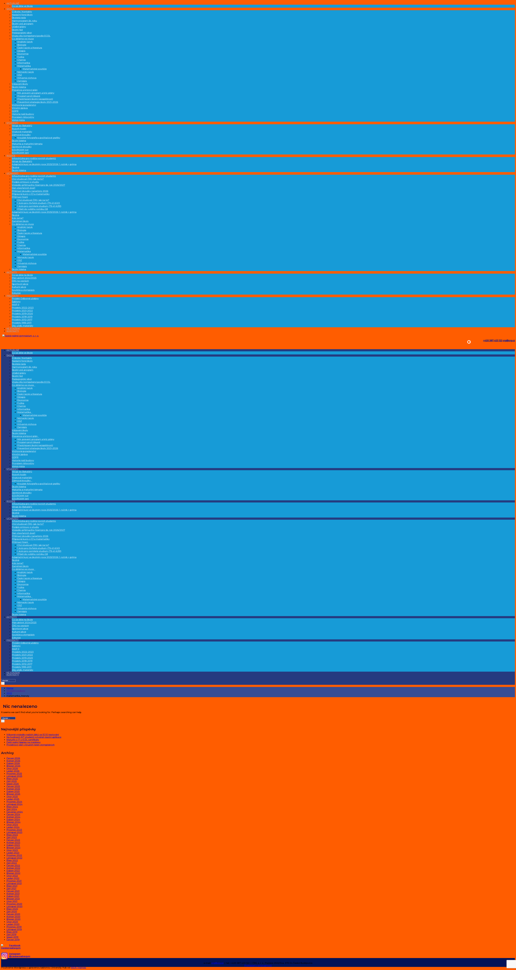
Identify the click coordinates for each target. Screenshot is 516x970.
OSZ (19, 75)
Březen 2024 (13, 822)
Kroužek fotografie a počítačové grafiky (38, 137)
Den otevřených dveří (23, 188)
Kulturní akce (19, 287)
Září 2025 (11, 781)
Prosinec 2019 (14, 927)
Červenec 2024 (14, 812)
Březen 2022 (13, 873)
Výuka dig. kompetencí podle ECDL (31, 36)
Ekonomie (22, 54)
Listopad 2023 (14, 832)
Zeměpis (22, 81)
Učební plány (19, 26)
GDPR (15, 111)
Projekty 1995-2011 (21, 322)
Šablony (16, 301)
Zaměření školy (20, 221)
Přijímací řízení (20, 197)
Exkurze (16, 293)
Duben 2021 (12, 896)
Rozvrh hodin (19, 128)
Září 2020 (11, 911)
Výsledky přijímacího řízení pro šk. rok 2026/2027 (38, 185)
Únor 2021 (11, 901)
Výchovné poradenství (24, 105)
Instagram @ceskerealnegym (19, 955)
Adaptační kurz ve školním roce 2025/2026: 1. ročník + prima (44, 164)
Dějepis (21, 51)
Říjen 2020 (12, 909)
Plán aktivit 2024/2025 (24, 278)
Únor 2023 (12, 850)
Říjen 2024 (12, 807)
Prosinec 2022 (14, 855)
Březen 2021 (13, 899)
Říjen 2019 (11, 932)
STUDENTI (12, 123)
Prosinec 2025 (14, 773)
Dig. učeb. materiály (22, 325)
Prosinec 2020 (14, 904)
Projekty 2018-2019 (22, 316)
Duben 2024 (13, 819)
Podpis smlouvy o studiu (25, 182)
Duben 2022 (13, 870)
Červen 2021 (12, 891)
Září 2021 (11, 888)
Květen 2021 (13, 893)
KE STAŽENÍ (13, 328)
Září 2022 (11, 863)
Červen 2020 (13, 914)
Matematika (24, 66)
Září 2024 (11, 809)
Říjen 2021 (11, 886)
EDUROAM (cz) (20, 150)
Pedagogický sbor (22, 32)
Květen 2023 (13, 842)
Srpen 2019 (12, 937)
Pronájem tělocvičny (23, 117)
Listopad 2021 (14, 883)
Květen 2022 (13, 868)
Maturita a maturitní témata (27, 144)
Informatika (23, 63)
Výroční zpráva (20, 108)
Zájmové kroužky (21, 135)
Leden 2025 (12, 799)
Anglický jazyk (25, 41)
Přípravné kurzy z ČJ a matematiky (31, 194)
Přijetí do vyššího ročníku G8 (32, 209)
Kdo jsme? (18, 218)
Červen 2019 (12, 939)
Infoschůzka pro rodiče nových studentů (34, 158)
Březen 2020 (13, 919)
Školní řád (17, 30)
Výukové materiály (22, 131)
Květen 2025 (13, 789)
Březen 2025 (13, 794)
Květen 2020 (13, 916)
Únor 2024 (12, 824)
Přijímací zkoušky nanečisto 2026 (30, 191)
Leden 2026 (12, 771)
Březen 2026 (13, 766)
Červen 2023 (13, 840)
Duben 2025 (13, 791)
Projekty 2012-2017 (22, 319)
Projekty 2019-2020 (22, 313)
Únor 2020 (12, 922)
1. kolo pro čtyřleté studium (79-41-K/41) (38, 203)
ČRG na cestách (20, 281)
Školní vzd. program (22, 23)
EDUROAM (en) (20, 153)
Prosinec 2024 (14, 801)
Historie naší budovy (23, 114)
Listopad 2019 (14, 929)
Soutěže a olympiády (23, 290)
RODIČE (10, 155)
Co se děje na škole (22, 275)
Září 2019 (11, 934)
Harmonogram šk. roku (24, 20)
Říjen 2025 (12, 778)
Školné (15, 167)
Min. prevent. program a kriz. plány (35, 93)
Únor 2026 (12, 768)
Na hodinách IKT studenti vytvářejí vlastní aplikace (33, 737)
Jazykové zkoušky (22, 146)
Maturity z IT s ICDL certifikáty (22, 739)
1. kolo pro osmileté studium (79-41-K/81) (39, 206)
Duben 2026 (13, 763)
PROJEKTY (12, 296)
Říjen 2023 (12, 835)
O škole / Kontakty (22, 11)
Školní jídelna (19, 87)
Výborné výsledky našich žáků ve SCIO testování (32, 734)
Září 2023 (11, 837)
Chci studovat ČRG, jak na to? (28, 179)
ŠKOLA (10, 9)
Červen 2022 (13, 865)
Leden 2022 (12, 878)
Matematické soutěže (35, 69)
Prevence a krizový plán (24, 90)
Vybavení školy (20, 84)
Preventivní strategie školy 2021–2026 (37, 102)
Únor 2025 (12, 796)
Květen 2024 (13, 817)
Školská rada (19, 17)
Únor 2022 (12, 876)
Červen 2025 (13, 786)
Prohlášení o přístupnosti (258, 965)
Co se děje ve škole (22, 6)
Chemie (21, 60)
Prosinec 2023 (14, 830)
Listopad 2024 (14, 804)
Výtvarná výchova (26, 78)
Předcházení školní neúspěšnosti (35, 99)
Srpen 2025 (12, 784)
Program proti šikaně (28, 96)
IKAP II (15, 304)
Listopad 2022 (14, 858)
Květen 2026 (13, 761)
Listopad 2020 (14, 906)
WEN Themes (78, 967)
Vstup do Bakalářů (22, 125)
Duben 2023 (13, 845)
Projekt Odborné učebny (25, 298)
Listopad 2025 (14, 776)
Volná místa (18, 120)
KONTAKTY (12, 331)
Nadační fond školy (22, 14)
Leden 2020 (12, 924)
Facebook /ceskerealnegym (11, 946)
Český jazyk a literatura (29, 48)
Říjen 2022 (12, 860)
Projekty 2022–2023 (23, 307)
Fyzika (20, 57)
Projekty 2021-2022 (22, 310)
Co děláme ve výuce (23, 39)
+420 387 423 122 (492, 340)
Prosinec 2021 (14, 881)
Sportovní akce (20, 284)
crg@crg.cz (509, 340)
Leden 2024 (12, 827)
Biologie (21, 45)
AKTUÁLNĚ (12, 3)
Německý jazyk (25, 72)
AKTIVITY (11, 272)
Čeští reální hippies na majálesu (23, 742)
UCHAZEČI (12, 173)
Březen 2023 (13, 847)
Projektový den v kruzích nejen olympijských (30, 745)
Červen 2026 (13, 758)
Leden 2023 (12, 853)
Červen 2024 (13, 814)
